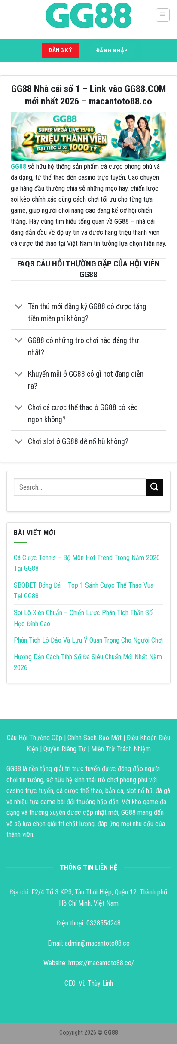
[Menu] (163, 15)
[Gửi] (154, 487)
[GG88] (88, 15)
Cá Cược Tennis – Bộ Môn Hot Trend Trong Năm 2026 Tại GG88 (87, 563)
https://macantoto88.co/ (101, 963)
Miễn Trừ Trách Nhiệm (121, 749)
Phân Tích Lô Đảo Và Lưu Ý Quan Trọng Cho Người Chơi (88, 640)
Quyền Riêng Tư (64, 749)
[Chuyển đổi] (19, 307)
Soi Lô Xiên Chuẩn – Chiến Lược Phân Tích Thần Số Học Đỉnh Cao (83, 618)
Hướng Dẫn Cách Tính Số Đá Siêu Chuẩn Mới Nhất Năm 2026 (88, 662)
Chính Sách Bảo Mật (94, 738)
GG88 (18, 166)
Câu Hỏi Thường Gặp (34, 738)
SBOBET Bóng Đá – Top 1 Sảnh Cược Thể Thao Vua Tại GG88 (83, 590)
